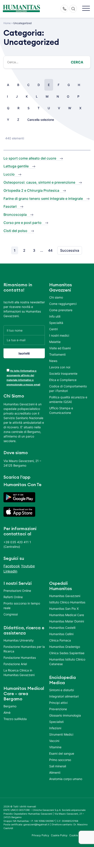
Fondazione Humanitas (19, 657)
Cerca (77, 62)
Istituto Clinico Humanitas (67, 602)
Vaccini (54, 741)
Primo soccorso (60, 760)
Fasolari (10, 206)
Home (7, 23)
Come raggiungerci (63, 304)
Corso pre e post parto (22, 222)
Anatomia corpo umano (65, 779)
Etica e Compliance (63, 380)
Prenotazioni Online (17, 590)
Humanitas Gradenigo (64, 646)
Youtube (28, 566)
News (53, 361)
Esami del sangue (61, 753)
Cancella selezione (40, 119)
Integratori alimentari (64, 696)
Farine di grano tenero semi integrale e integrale (43, 198)
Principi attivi (58, 703)
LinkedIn (10, 571)
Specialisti (56, 722)
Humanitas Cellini (61, 634)
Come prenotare (60, 310)
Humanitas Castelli (62, 627)
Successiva (69, 250)
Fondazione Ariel (15, 664)
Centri (53, 329)
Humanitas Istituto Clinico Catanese (67, 661)
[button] (86, 8)
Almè (6, 712)
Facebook (11, 566)
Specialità (56, 323)
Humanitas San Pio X (64, 608)
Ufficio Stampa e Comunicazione (61, 410)
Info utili (54, 316)
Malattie (55, 342)
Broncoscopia (15, 214)
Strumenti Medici (61, 734)
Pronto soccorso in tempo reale (21, 605)
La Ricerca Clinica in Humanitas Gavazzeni (19, 672)
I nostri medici (59, 335)
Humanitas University (18, 640)
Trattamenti (57, 354)
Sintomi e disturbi (61, 690)
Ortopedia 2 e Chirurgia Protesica (31, 190)
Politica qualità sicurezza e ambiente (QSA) (68, 399)
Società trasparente (63, 373)
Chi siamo (56, 297)
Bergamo (9, 706)
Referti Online (13, 597)
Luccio (9, 174)
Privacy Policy (40, 835)
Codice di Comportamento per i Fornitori (68, 388)
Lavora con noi (59, 367)
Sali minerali (57, 766)
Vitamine (55, 747)
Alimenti (54, 772)
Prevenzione (58, 709)
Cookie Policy (59, 835)
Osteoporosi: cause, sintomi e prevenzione (39, 182)
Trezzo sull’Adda (15, 719)
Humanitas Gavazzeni (64, 596)
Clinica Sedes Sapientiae (66, 653)
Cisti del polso (15, 230)
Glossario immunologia (65, 715)
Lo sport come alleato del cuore (29, 158)
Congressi (10, 614)
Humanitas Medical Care (66, 615)
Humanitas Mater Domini (66, 621)
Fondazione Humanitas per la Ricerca (24, 649)
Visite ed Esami (60, 348)
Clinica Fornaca (60, 640)
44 (50, 250)
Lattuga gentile (16, 166)
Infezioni (55, 728)
